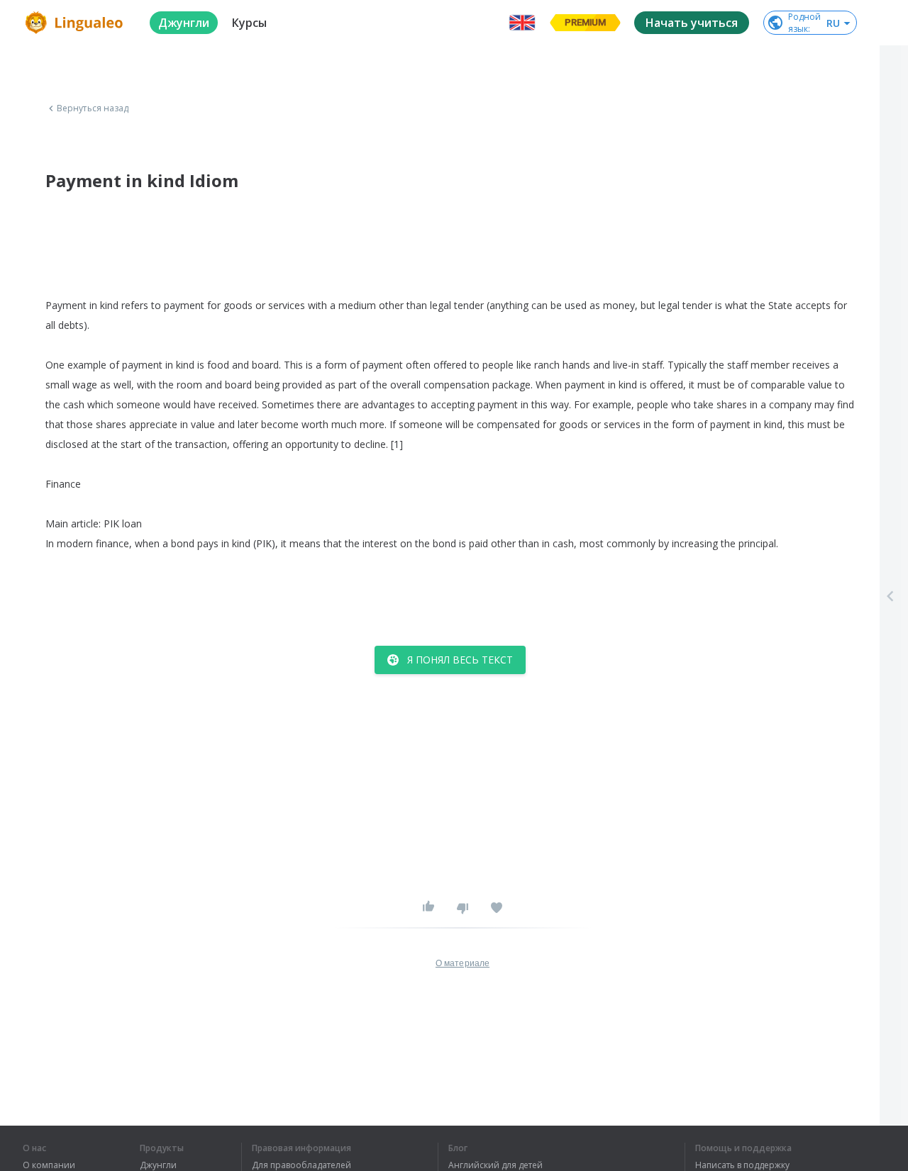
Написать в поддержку (742, 1165)
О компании (49, 1165)
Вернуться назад (93, 108)
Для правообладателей (301, 1165)
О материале (462, 963)
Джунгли (158, 1165)
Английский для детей (495, 1165)
